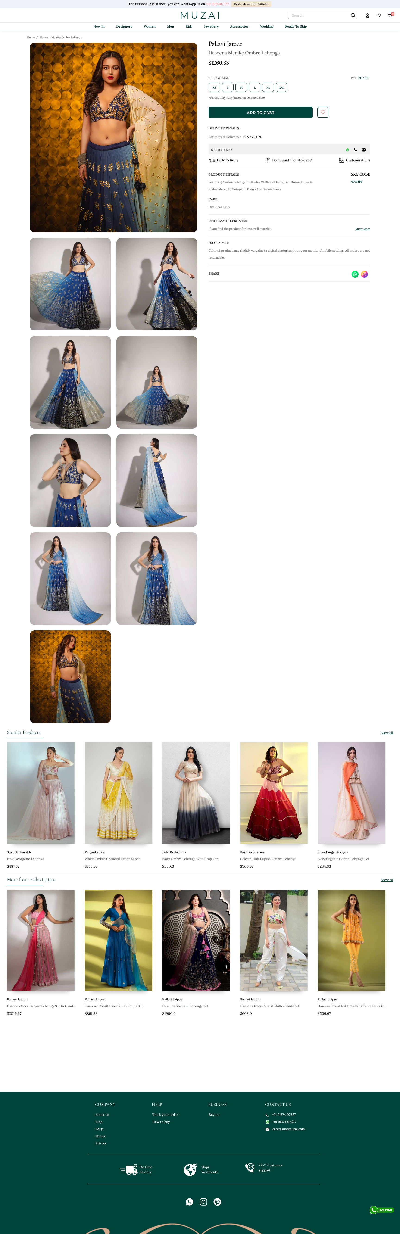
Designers (124, 26)
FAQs (99, 1129)
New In (99, 26)
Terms (100, 1136)
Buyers (214, 1114)
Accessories (239, 26)
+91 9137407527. (217, 4)
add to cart (261, 112)
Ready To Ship (296, 26)
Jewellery (211, 26)
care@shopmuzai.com (288, 1129)
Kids (189, 26)
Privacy (101, 1143)
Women (150, 26)
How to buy (161, 1122)
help (157, 1104)
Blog (99, 1122)
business (217, 1104)
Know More (362, 229)
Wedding (267, 26)
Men (170, 26)
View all (387, 733)
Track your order (165, 1114)
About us (102, 1114)
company (105, 1104)
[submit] (322, 112)
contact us (278, 1104)
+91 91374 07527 (284, 1114)
